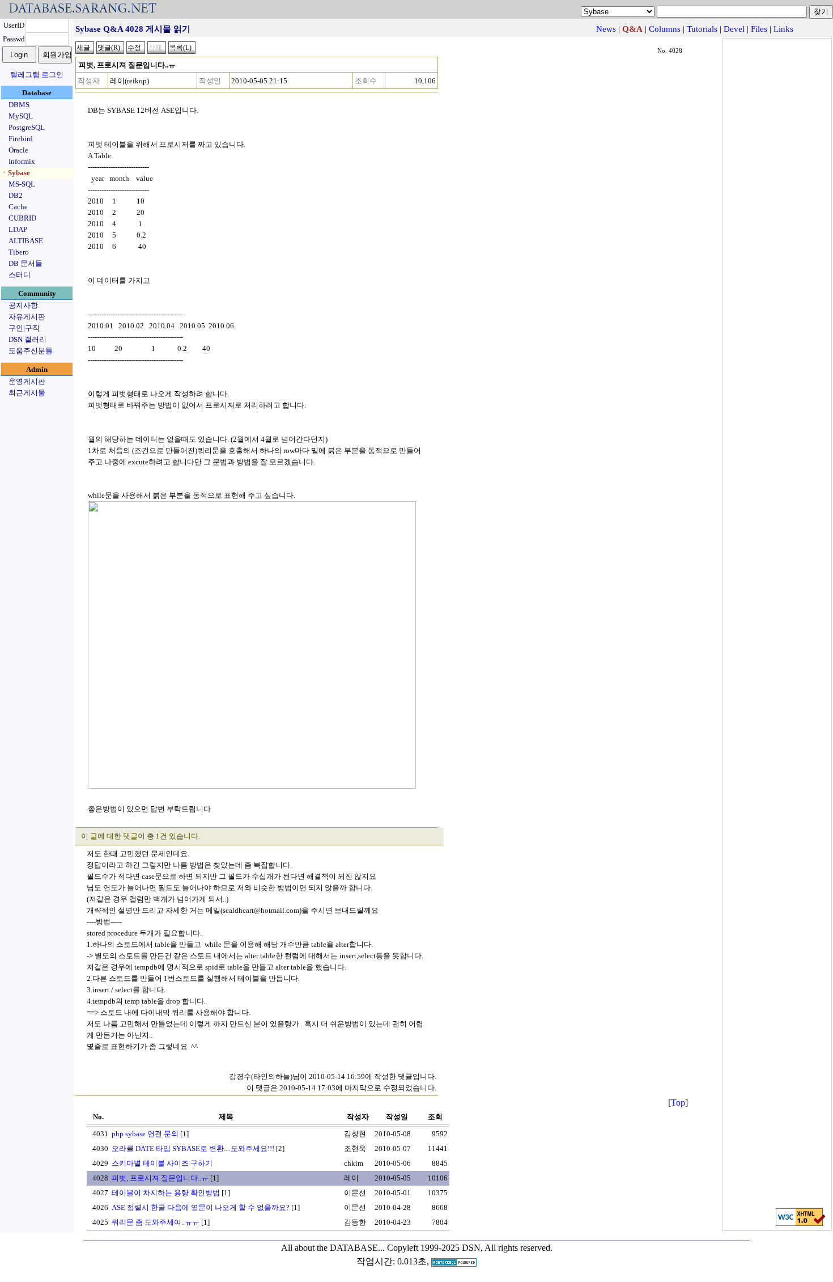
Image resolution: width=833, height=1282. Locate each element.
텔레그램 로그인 (36, 74)
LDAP (17, 229)
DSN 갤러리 (27, 339)
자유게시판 (26, 316)
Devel (734, 28)
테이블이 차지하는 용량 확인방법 (166, 1192)
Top (678, 1102)
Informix (21, 161)
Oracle (18, 150)
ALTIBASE (25, 240)
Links (783, 28)
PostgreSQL (26, 127)
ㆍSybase (15, 172)
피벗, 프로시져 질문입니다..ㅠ (160, 1178)
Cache (18, 206)
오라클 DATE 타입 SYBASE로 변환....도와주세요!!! (193, 1148)
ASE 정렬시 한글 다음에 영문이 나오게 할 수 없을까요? (201, 1207)
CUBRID (22, 218)
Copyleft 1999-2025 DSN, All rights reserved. (469, 1248)
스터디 (19, 274)
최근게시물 (26, 392)
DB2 (15, 195)
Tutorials (702, 28)
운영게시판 (26, 381)
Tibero (18, 252)
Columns (665, 28)
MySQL (20, 116)
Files (759, 28)
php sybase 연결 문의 (145, 1133)
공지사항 (23, 305)
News (606, 28)
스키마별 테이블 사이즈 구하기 (162, 1163)
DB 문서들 (25, 263)
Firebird (20, 138)
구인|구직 (24, 328)
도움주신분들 (30, 350)
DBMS (18, 104)
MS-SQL (21, 184)
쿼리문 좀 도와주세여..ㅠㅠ (155, 1222)
